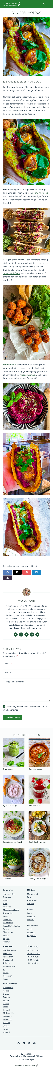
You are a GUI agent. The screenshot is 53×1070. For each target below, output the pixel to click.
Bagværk (7, 897)
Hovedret (31, 916)
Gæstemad (8, 960)
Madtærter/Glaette (11, 910)
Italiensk (6, 1010)
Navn (8, 663)
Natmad (30, 903)
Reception (7, 976)
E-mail (9, 672)
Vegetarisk (31, 935)
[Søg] (44, 4)
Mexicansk (7, 1016)
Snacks (6, 935)
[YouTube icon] (37, 634)
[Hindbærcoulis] (39, 789)
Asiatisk (6, 991)
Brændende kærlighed (12, 842)
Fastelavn (7, 953)
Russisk (6, 1022)
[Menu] (48, 4)
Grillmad (6, 963)
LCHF (29, 929)
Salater (6, 929)
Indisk (5, 1006)
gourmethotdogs (40, 193)
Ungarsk (6, 1032)
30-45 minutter (33, 957)
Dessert (30, 919)
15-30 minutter (33, 953)
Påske (5, 972)
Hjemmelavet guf (10, 805)
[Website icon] (21, 634)
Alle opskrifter (9, 894)
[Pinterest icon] (32, 634)
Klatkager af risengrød (38, 878)
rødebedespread (27, 375)
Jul (4, 969)
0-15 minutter (33, 950)
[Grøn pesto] (13, 752)
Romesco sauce (35, 769)
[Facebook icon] (16, 634)
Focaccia (7, 907)
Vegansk (31, 932)
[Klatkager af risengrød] (39, 862)
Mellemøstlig (8, 1013)
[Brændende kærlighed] (13, 825)
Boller (5, 900)
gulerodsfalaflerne (11, 273)
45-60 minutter (33, 960)
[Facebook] (7, 572)
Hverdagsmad (9, 966)
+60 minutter (32, 963)
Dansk (6, 994)
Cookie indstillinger (26, 1060)
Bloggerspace (30, 1065)
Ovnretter (7, 919)
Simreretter (8, 932)
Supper (6, 938)
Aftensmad (32, 900)
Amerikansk (8, 987)
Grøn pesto (8, 769)
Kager (5, 916)
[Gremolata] (13, 862)
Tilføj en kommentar (15, 681)
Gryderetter (8, 913)
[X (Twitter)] (17, 572)
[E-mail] (7, 577)
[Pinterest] (26, 572)
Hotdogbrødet (9, 364)
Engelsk (6, 997)
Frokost (30, 897)
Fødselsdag (8, 957)
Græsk (6, 1003)
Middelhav (7, 1019)
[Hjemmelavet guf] (13, 789)
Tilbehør (6, 942)
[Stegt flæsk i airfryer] (39, 825)
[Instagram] (24, 1043)
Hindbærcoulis (35, 805)
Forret (29, 913)
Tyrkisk (6, 1029)
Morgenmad (32, 894)
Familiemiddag (9, 950)
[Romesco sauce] (39, 752)
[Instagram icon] (26, 634)
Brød (5, 903)
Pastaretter (8, 922)
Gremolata (7, 878)
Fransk (6, 1000)
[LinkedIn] (36, 572)
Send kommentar (12, 717)
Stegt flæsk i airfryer (37, 842)
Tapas (5, 979)
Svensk (6, 1026)
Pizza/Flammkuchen (11, 926)
